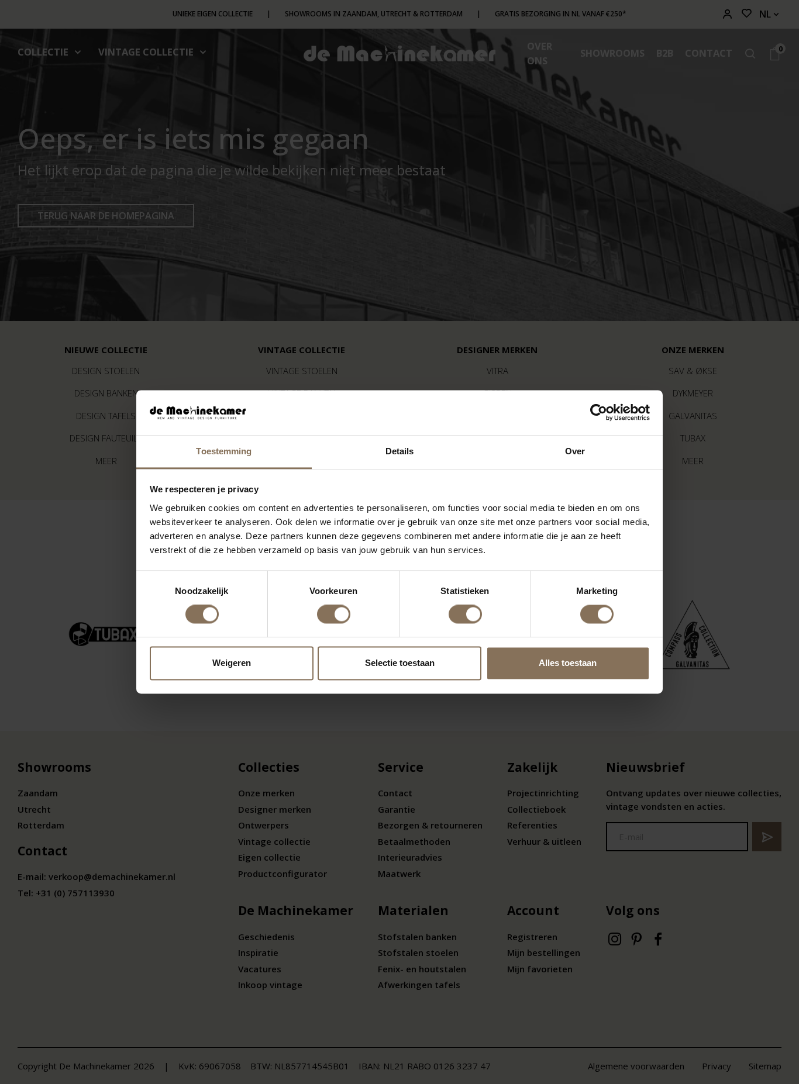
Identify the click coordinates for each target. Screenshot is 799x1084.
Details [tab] (399, 451)
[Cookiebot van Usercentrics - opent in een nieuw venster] (598, 413)
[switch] (333, 614)
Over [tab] (575, 451)
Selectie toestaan (400, 663)
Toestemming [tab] (224, 451)
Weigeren (231, 663)
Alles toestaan (568, 663)
